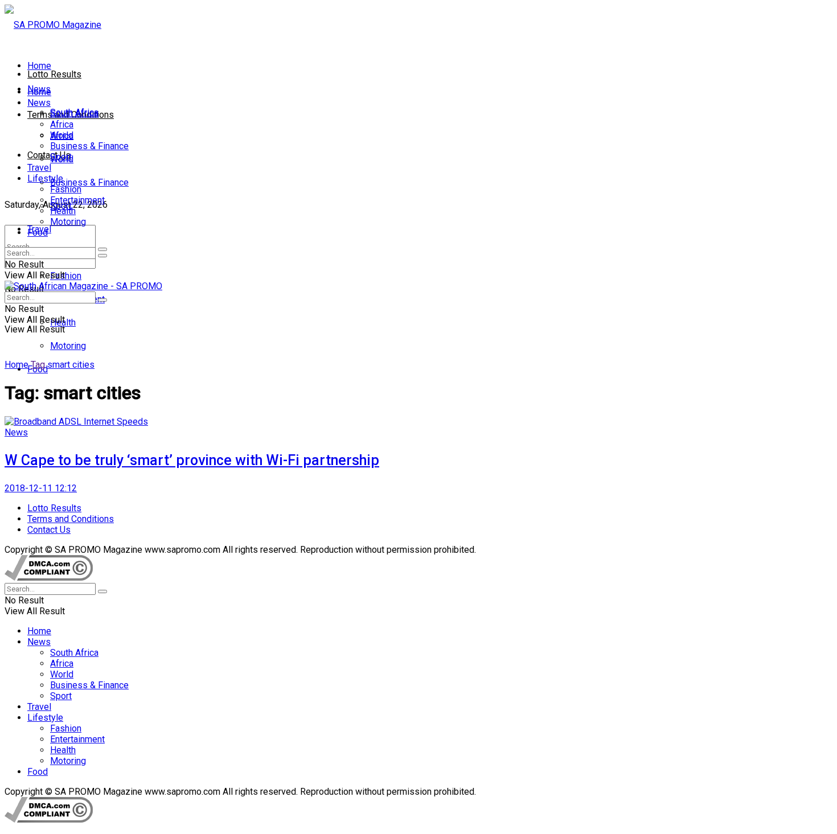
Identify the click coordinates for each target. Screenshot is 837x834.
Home (39, 65)
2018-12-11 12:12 (41, 488)
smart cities (71, 364)
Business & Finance (89, 182)
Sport (61, 156)
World (61, 135)
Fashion (65, 275)
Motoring (68, 345)
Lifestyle (45, 178)
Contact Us (49, 155)
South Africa (74, 113)
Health (63, 211)
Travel (39, 167)
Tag (38, 364)
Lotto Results (54, 74)
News (39, 102)
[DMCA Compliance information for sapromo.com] (49, 577)
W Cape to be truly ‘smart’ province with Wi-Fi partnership (192, 460)
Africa (61, 124)
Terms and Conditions (70, 518)
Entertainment (77, 200)
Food (37, 232)
